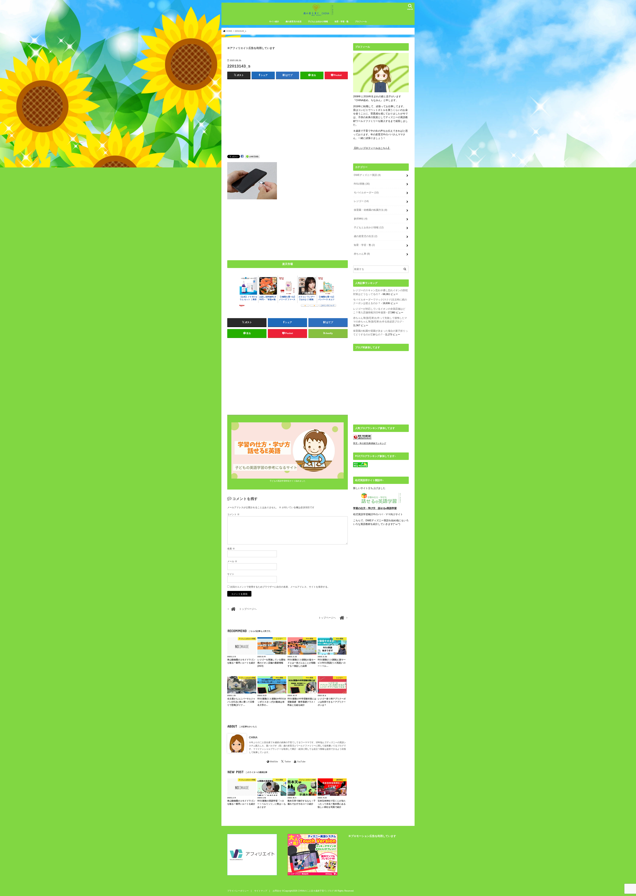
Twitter (288, 761)
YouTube (301, 761)
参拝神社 (360, 218)
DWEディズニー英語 (367, 175)
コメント (233, 514)
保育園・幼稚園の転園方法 (370, 210)
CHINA (253, 737)
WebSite (274, 761)
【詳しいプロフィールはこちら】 (371, 148)
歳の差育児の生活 (293, 21)
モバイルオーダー (366, 192)
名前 (231, 548)
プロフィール (361, 21)
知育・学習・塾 (341, 21)
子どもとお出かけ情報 (318, 21)
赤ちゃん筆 (362, 253)
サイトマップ (260, 891)
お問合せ (277, 891)
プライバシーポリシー (238, 891)
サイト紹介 (274, 21)
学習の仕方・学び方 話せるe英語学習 (375, 508)
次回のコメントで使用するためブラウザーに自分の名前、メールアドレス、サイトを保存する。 (280, 586)
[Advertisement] (287, 120)
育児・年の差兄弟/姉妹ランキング (369, 443)
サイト (230, 574)
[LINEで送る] (252, 156)
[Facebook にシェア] (242, 156)
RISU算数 (362, 183)
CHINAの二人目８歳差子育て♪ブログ (316, 891)
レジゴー (361, 201)
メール (232, 561)
